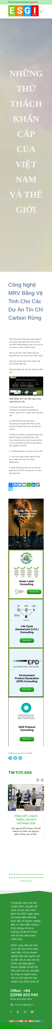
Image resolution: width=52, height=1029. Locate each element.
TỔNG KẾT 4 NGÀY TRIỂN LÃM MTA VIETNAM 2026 (26, 820)
